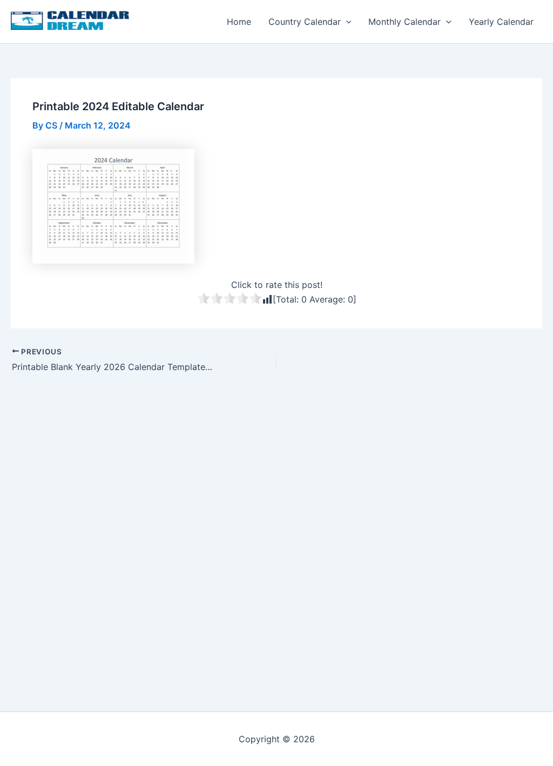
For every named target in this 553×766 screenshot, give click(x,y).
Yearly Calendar (501, 21)
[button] (346, 21)
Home (239, 21)
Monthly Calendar (404, 21)
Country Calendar (304, 21)
